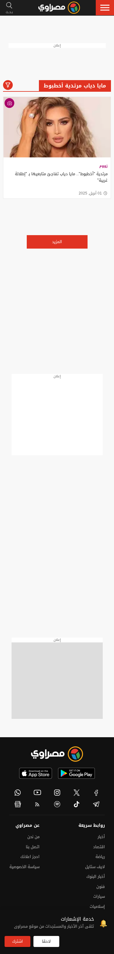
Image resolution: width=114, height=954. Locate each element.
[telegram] (96, 804)
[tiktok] (76, 804)
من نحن (33, 837)
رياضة (100, 856)
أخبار (101, 837)
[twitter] (76, 792)
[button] (105, 7)
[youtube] (37, 792)
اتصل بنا (33, 847)
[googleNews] (17, 804)
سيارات (99, 896)
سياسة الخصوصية (24, 867)
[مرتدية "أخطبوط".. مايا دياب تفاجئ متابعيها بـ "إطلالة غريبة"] (57, 127)
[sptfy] (57, 804)
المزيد (57, 242)
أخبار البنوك (95, 876)
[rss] (37, 804)
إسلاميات (97, 906)
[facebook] (96, 792)
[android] (76, 773)
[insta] (57, 792)
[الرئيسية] (59, 8)
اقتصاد (99, 847)
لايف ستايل (95, 867)
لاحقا (46, 941)
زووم (103, 166)
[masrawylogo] (57, 754)
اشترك (17, 941)
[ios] (35, 773)
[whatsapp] (17, 792)
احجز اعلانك (30, 856)
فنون (100, 886)
